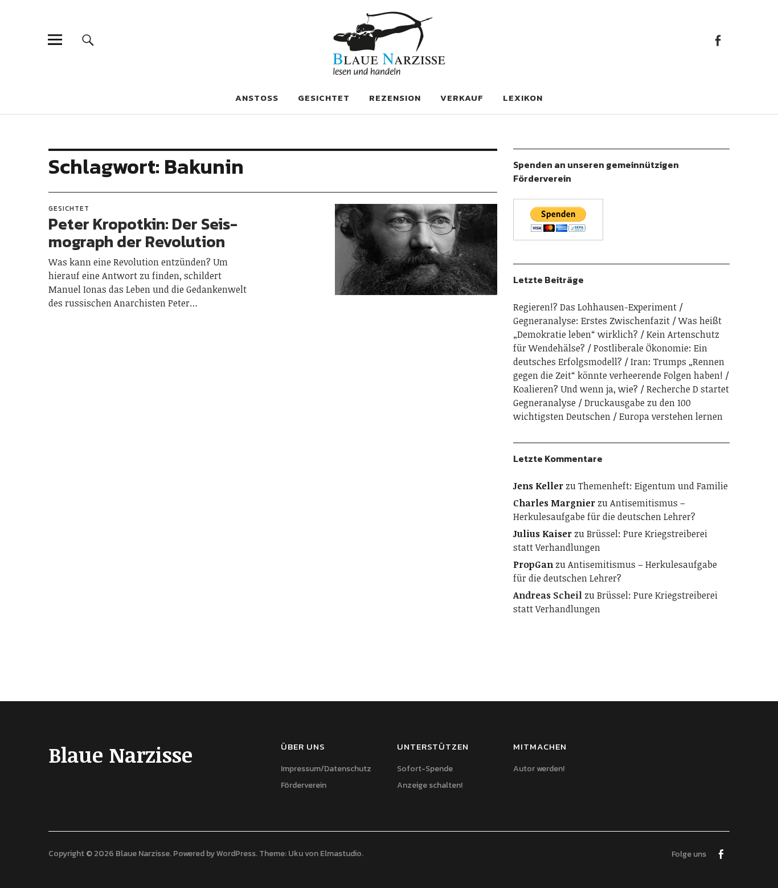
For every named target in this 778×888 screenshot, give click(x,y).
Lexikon (523, 97)
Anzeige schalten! (429, 785)
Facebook (718, 39)
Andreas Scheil (547, 595)
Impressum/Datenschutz (326, 769)
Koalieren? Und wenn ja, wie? (575, 389)
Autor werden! (538, 769)
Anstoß (257, 97)
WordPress (236, 854)
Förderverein (303, 785)
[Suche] (88, 39)
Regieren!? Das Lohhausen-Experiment (595, 307)
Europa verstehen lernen (671, 416)
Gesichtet (324, 97)
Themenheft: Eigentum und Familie (653, 486)
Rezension (395, 97)
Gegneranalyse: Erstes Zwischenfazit (591, 320)
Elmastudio (341, 854)
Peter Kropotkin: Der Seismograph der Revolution (143, 232)
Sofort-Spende (425, 769)
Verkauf (462, 97)
